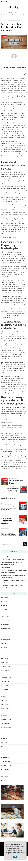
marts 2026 (5, 616)
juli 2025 (4, 647)
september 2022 (6, 773)
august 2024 (5, 689)
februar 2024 (5, 712)
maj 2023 (4, 742)
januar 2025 (5, 670)
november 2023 (6, 719)
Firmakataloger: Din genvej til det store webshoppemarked (12, 586)
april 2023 (4, 746)
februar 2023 (5, 753)
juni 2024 (4, 696)
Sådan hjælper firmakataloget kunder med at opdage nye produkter (13, 581)
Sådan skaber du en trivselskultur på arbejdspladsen (6, 522)
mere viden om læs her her (11, 237)
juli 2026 (4, 601)
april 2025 (4, 658)
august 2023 (5, 731)
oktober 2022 (5, 769)
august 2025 (5, 643)
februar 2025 (5, 666)
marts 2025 (5, 662)
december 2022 (6, 761)
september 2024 (6, 685)
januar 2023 (5, 757)
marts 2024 (5, 708)
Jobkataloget (14, 7)
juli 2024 (4, 693)
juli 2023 (4, 734)
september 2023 (6, 727)
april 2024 (4, 704)
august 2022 (5, 776)
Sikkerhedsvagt (5, 567)
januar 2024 (5, 715)
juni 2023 (4, 738)
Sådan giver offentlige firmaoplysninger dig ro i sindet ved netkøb (14, 576)
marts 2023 (5, 750)
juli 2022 (4, 780)
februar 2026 (5, 620)
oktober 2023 (5, 723)
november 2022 (6, 765)
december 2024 (6, 674)
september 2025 (6, 639)
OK (15, 857)
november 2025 (6, 632)
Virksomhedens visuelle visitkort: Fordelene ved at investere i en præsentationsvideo (8, 508)
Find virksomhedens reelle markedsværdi (12, 559)
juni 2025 (4, 651)
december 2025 (5, 628)
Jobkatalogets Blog (14, 20)
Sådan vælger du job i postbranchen (11, 556)
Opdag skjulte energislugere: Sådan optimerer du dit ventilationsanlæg (14, 571)
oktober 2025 (5, 635)
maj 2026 (4, 609)
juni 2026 (4, 605)
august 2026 (5, 597)
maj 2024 (4, 700)
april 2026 (4, 613)
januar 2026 (5, 624)
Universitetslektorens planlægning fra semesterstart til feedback (11, 563)
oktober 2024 (5, 681)
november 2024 (6, 677)
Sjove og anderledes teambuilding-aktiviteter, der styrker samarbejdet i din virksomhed (8, 535)
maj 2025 (4, 654)
